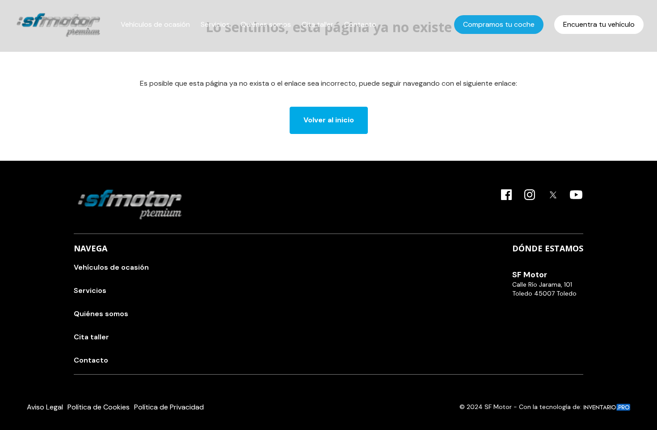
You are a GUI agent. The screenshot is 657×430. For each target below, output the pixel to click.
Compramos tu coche (499, 24)
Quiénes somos (265, 24)
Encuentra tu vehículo (599, 24)
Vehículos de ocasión (155, 24)
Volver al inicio (328, 120)
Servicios (215, 24)
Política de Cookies (98, 407)
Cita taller (317, 24)
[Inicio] (58, 25)
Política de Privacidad (169, 407)
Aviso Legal (45, 407)
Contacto (360, 24)
